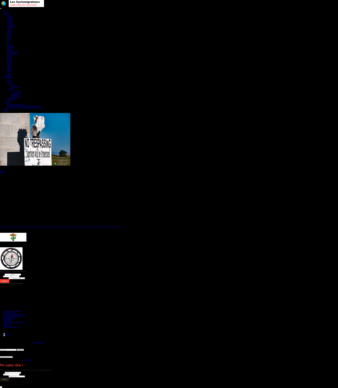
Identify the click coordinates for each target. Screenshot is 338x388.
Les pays (6, 14)
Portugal (9, 58)
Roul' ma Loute (8, 325)
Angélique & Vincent (9, 313)
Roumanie (10, 60)
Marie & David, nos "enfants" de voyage (15, 322)
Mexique (9, 49)
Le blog (6, 12)
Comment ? (10, 84)
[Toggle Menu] (0, 8)
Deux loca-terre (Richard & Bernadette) (15, 314)
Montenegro (10, 50)
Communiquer (15, 95)
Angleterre (8, 226)
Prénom (2, 274)
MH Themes (27, 360)
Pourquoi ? (10, 80)
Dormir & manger (16, 93)
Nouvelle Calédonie (12, 52)
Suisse (9, 66)
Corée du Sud (11, 27)
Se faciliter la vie (15, 96)
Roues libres (7, 324)
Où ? (8, 82)
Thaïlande (10, 69)
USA (8, 73)
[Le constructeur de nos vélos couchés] (6, 335)
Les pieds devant (8, 319)
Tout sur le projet (8, 77)
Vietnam (9, 74)
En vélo (13, 85)
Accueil (6, 11)
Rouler (12, 90)
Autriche (9, 20)
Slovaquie (10, 63)
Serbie (9, 61)
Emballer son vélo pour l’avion (15, 104)
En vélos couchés (15, 87)
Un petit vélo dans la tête (10, 327)
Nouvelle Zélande (12, 54)
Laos (8, 44)
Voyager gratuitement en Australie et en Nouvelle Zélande (23, 106)
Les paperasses (11, 99)
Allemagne (10, 17)
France (9, 35)
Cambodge (10, 24)
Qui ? (8, 79)
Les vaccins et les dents (13, 98)
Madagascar (10, 47)
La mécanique (18, 91)
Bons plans (7, 103)
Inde (8, 39)
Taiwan (9, 68)
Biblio (8, 101)
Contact (6, 110)
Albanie (9, 16)
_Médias (6, 109)
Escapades (6, 76)
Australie (9, 19)
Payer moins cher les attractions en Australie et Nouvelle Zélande (25, 107)
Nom (1, 276)
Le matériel (10, 88)
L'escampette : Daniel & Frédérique (13, 316)
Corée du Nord (11, 25)
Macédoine (10, 46)
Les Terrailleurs (8, 321)
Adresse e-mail (4, 278)
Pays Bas (9, 55)
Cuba (8, 30)
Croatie (9, 28)
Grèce (8, 36)
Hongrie (9, 38)
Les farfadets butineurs (10, 317)
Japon (8, 42)
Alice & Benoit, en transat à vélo (13, 311)
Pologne (9, 57)
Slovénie (9, 65)
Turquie (9, 71)
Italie (8, 41)
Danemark (10, 31)
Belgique (9, 22)
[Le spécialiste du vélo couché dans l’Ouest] (7, 334)
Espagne (9, 33)
